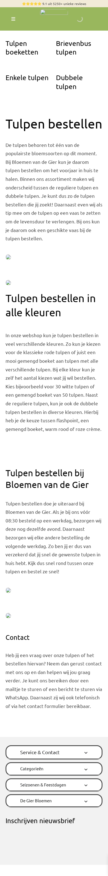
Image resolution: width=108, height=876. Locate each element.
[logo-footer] (54, 11)
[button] (54, 752)
